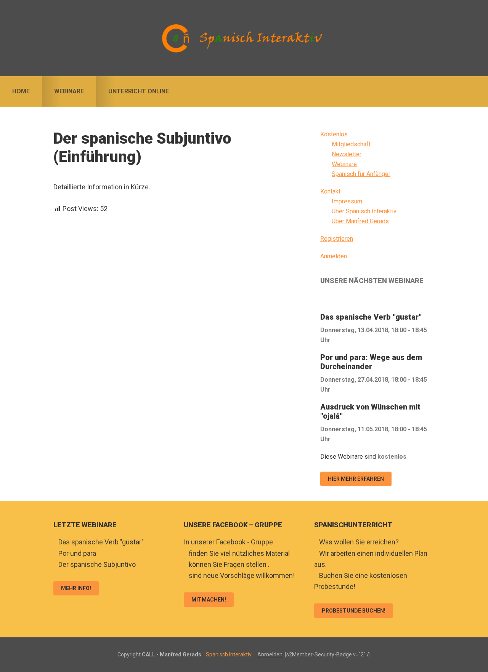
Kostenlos (334, 134)
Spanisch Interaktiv (244, 38)
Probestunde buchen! (353, 611)
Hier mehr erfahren (356, 479)
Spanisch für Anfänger (361, 174)
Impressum (347, 201)
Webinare (344, 164)
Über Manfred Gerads (360, 221)
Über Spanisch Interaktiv (364, 211)
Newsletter (346, 154)
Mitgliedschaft (351, 144)
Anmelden (333, 256)
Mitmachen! (208, 600)
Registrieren (336, 238)
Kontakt (330, 191)
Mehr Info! (76, 588)
